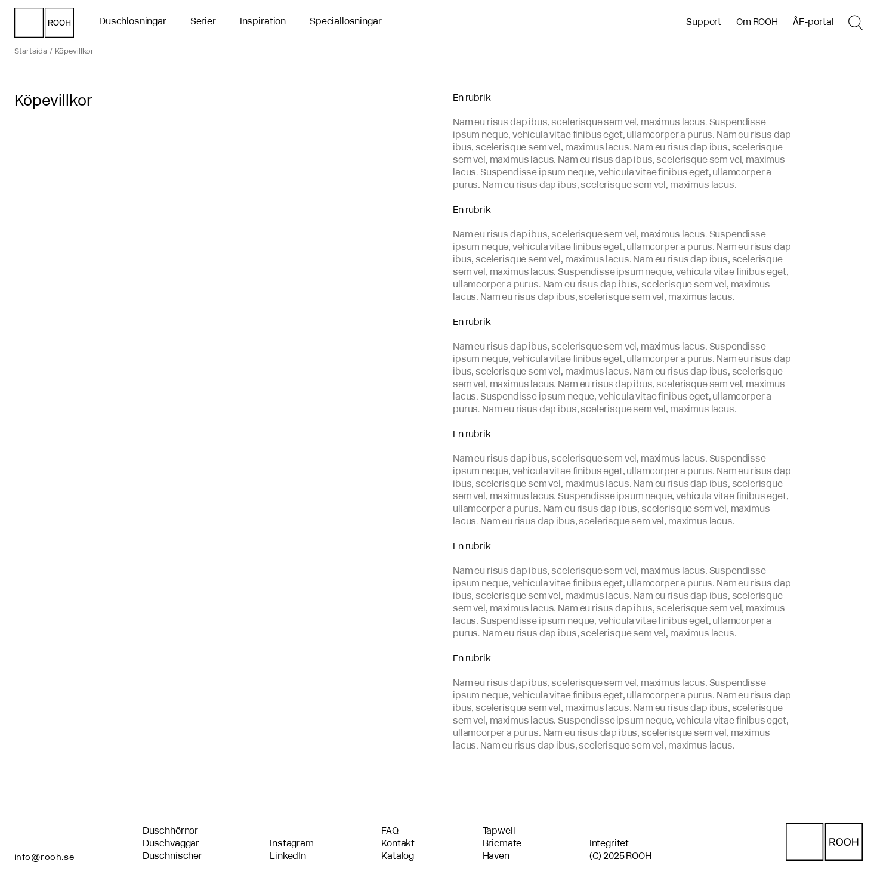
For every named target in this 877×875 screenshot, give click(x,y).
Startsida (30, 51)
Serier (203, 22)
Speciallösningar (345, 22)
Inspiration (263, 22)
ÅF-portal (813, 22)
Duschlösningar (132, 22)
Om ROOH (757, 22)
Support (703, 22)
